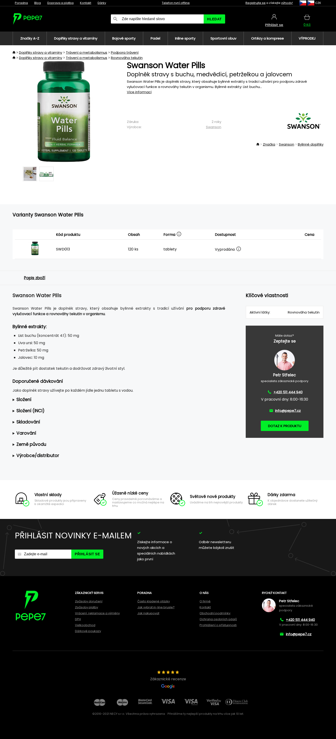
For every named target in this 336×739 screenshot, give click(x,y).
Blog (37, 3)
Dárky (102, 3)
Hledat (214, 19)
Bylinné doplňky (310, 144)
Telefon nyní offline (176, 3)
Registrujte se (255, 3)
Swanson (213, 127)
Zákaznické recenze (168, 679)
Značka (269, 144)
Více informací (139, 92)
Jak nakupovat (148, 613)
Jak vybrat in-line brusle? (156, 607)
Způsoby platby (86, 607)
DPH (78, 619)
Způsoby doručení (88, 601)
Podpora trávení (125, 52)
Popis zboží (34, 278)
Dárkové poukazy (88, 631)
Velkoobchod (85, 625)
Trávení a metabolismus (86, 52)
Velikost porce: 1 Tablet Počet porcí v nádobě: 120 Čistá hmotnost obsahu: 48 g (107, 400)
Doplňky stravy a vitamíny (40, 52)
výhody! (287, 3)
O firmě (205, 601)
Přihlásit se (87, 554)
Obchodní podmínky (215, 613)
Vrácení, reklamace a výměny (97, 613)
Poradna (21, 3)
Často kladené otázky (153, 601)
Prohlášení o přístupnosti (218, 625)
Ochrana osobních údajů (218, 619)
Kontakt (85, 3)
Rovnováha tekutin (127, 57)
